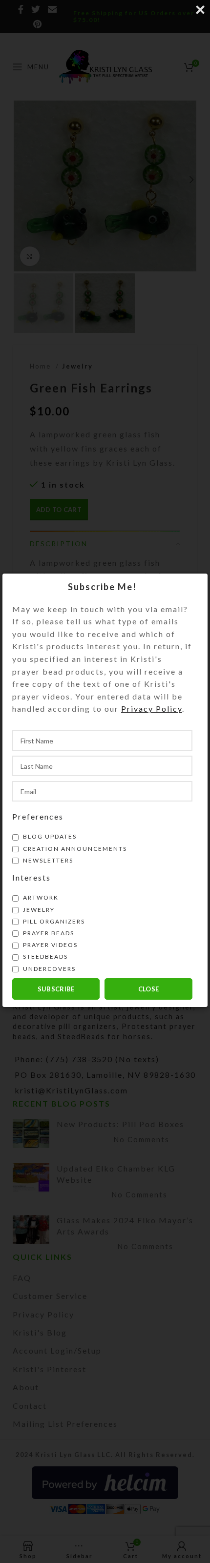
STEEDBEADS (44, 956)
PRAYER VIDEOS (49, 944)
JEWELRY (38, 909)
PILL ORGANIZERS (53, 921)
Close (148, 989)
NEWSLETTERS (47, 860)
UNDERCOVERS (48, 968)
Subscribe (56, 989)
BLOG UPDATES (49, 836)
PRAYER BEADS (47, 933)
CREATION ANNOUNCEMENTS (74, 848)
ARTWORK (40, 897)
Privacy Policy (151, 708)
